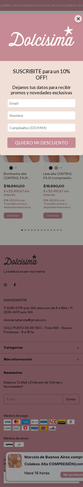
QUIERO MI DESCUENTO (41, 142)
